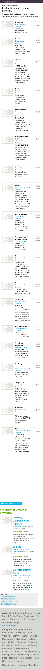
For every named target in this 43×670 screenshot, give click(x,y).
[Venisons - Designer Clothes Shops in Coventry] (6, 554)
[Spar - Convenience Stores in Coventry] (7, 262)
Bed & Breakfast (29, 629)
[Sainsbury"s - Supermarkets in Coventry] (7, 29)
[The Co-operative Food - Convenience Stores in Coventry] (7, 370)
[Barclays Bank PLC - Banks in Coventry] (7, 143)
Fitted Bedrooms (19, 642)
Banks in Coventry (21, 139)
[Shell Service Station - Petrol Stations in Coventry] (7, 220)
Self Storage (27, 658)
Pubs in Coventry (20, 241)
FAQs (16, 622)
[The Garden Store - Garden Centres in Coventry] (7, 172)
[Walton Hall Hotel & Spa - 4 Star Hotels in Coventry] (7, 116)
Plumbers (34, 655)
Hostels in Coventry (21, 347)
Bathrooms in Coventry (20, 526)
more (14, 542)
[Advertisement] (21, 478)
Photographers (9, 655)
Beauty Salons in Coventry (22, 575)
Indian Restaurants (20, 645)
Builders (20, 633)
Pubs (5, 658)
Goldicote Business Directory (8, 596)
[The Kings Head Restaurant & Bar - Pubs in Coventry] (7, 243)
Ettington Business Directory (8, 603)
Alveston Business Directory (8, 604)
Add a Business (10, 625)
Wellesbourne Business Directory (9, 598)
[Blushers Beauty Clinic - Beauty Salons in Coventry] (6, 577)
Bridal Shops (8, 633)
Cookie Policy (15, 616)
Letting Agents (32, 651)
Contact (28, 613)
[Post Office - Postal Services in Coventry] (7, 95)
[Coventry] (16, 3)
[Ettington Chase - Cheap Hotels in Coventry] (7, 389)
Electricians (21, 639)
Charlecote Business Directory (9, 601)
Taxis (11, 661)
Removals (14, 658)
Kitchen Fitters (23, 648)
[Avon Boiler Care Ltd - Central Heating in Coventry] (7, 333)
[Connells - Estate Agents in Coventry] (7, 45)
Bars (16, 629)
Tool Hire (19, 661)
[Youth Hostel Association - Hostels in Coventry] (7, 349)
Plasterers (23, 655)
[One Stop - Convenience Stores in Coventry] (7, 66)
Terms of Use (17, 619)
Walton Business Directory (8, 599)
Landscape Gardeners (12, 651)
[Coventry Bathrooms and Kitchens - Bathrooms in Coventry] (6, 524)
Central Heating (20, 636)
